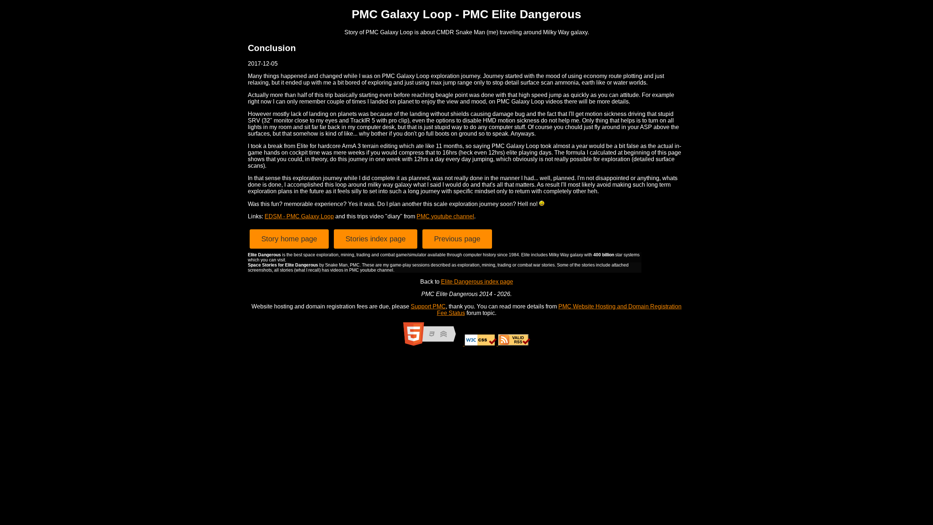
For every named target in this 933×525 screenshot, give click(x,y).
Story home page (289, 239)
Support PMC (428, 306)
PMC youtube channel (445, 216)
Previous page (457, 239)
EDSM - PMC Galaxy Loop (299, 216)
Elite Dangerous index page (477, 282)
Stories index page (376, 239)
